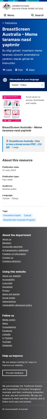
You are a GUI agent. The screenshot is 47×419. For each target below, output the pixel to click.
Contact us (7, 257)
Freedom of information (14, 254)
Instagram (7, 345)
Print (20, 69)
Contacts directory (11, 261)
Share (32, 69)
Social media (8, 297)
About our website (11, 276)
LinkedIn (6, 334)
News (5, 323)
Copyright (7, 283)
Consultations (9, 327)
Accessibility (8, 279)
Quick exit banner (11, 294)
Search (39, 15)
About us (6, 239)
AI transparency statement (15, 250)
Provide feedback (14, 373)
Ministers (6, 243)
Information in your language (24, 79)
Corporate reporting (12, 246)
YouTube (6, 341)
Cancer (27, 215)
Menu (10, 15)
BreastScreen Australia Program (19, 220)
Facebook (7, 330)
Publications (11, 23)
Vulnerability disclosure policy (17, 305)
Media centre (8, 319)
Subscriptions (9, 301)
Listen (9, 69)
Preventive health (12, 215)
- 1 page (24, 144)
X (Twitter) (7, 338)
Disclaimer (7, 287)
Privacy (6, 290)
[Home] (23, 6)
